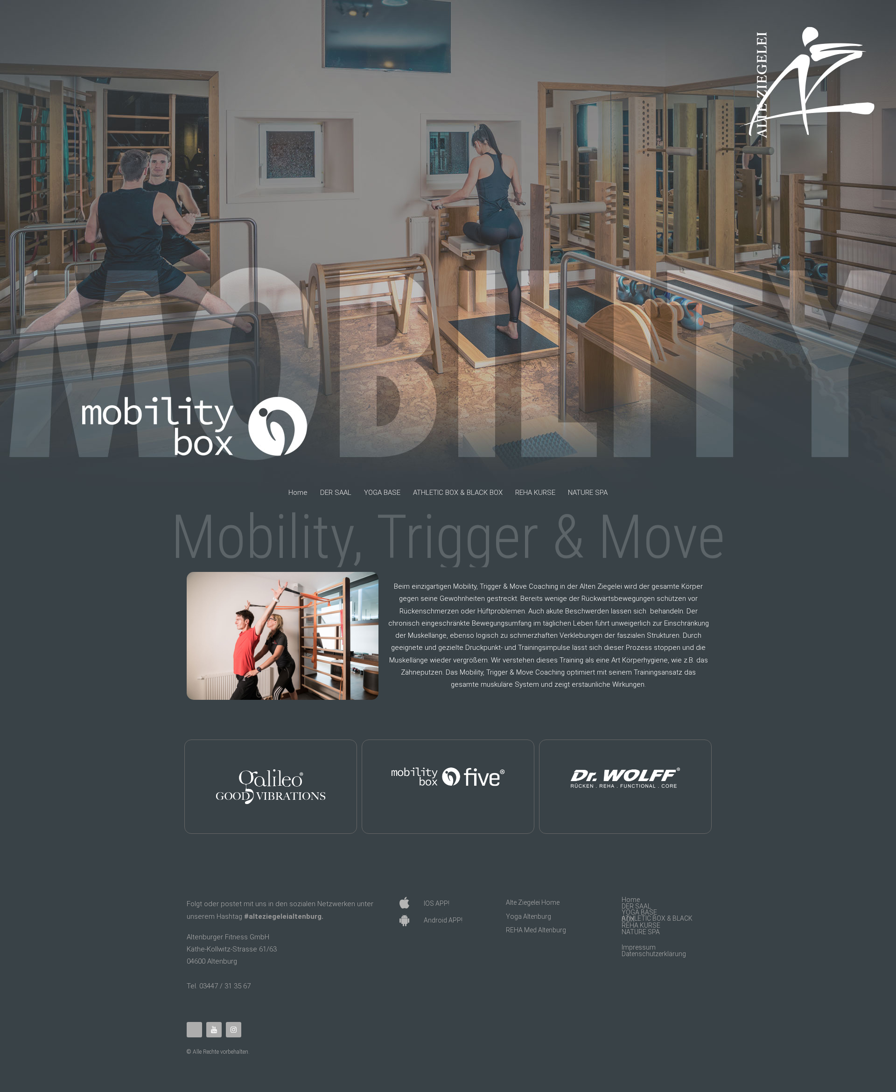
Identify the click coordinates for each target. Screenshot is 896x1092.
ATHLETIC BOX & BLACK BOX (458, 492)
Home (298, 492)
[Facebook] (194, 1029)
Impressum (639, 947)
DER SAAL (335, 492)
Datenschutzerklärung (654, 954)
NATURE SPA (588, 492)
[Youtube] (214, 1029)
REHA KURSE (535, 492)
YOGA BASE (382, 492)
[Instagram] (233, 1029)
